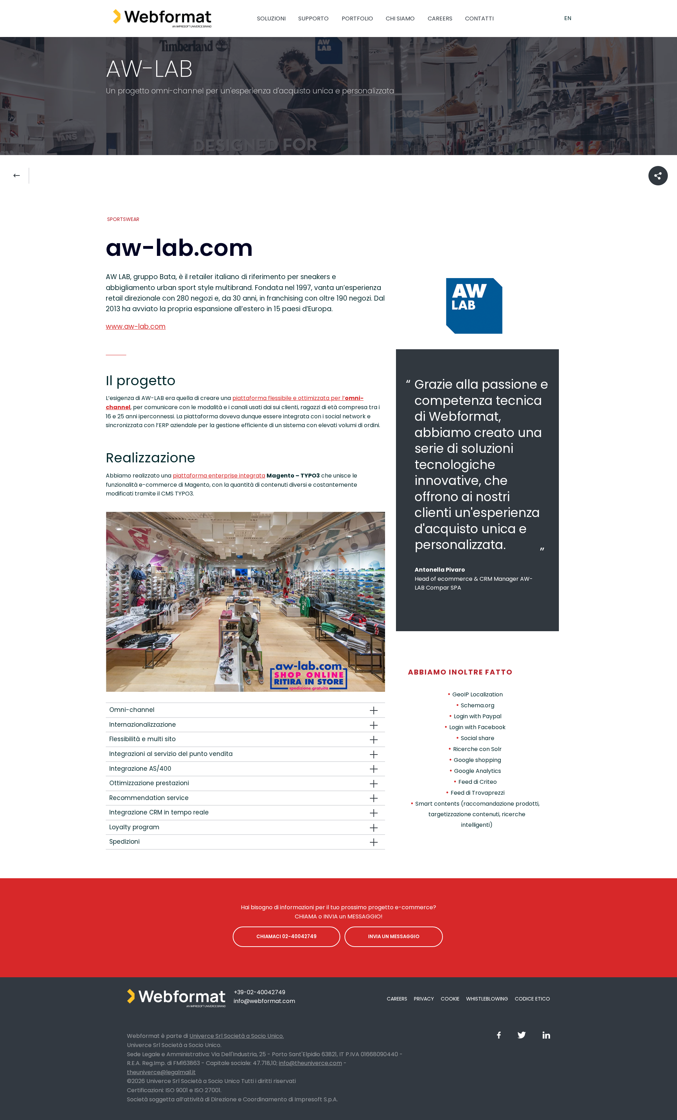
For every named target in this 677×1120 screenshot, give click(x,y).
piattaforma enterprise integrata (219, 476)
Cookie (450, 998)
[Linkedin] (546, 1037)
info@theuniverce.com (310, 1063)
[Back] (21, 176)
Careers (440, 18)
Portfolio (357, 18)
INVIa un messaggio (393, 936)
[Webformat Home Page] (162, 18)
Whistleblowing (487, 998)
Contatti (479, 18)
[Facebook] (499, 1037)
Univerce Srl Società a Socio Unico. (236, 1036)
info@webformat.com (264, 1001)
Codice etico (532, 998)
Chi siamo (400, 18)
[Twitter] (521, 1037)
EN (567, 18)
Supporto (313, 18)
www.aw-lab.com (136, 326)
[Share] (658, 175)
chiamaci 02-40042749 (286, 936)
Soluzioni (271, 18)
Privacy (424, 998)
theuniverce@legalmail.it (161, 1072)
